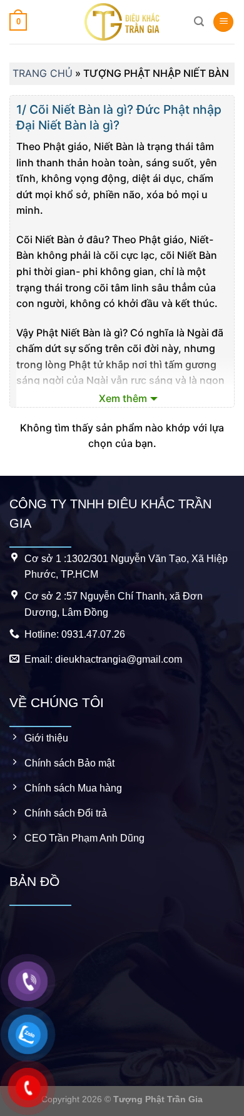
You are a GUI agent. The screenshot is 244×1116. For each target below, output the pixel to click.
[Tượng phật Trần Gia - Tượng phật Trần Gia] (122, 22)
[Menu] (223, 22)
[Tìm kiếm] (199, 21)
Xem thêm (123, 398)
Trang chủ (43, 73)
